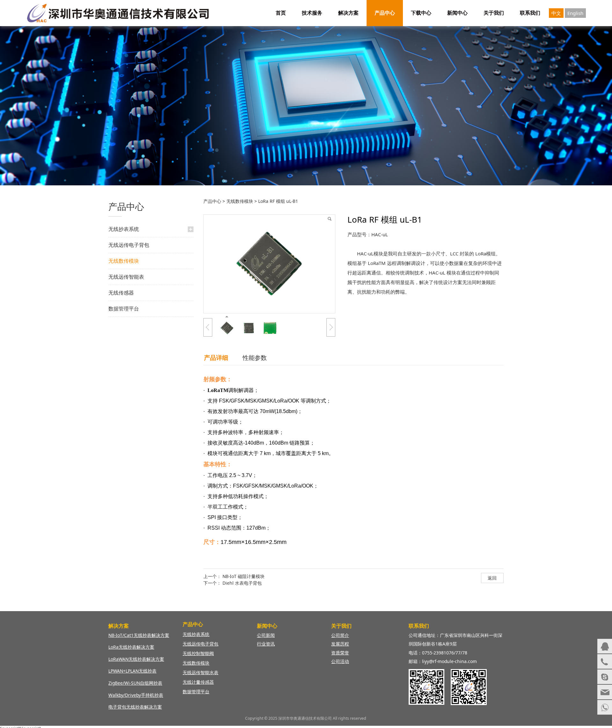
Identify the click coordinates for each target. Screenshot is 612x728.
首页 (281, 13)
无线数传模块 (123, 260)
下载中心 (421, 13)
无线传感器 (121, 292)
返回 (492, 578)
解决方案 (348, 13)
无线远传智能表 (126, 276)
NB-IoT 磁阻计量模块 (243, 576)
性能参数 (255, 357)
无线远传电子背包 (128, 244)
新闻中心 (457, 13)
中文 (556, 13)
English (575, 13)
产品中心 (385, 13)
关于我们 (494, 13)
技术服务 (312, 13)
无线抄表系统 (123, 228)
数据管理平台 (123, 308)
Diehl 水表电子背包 (242, 583)
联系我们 (530, 13)
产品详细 (216, 357)
